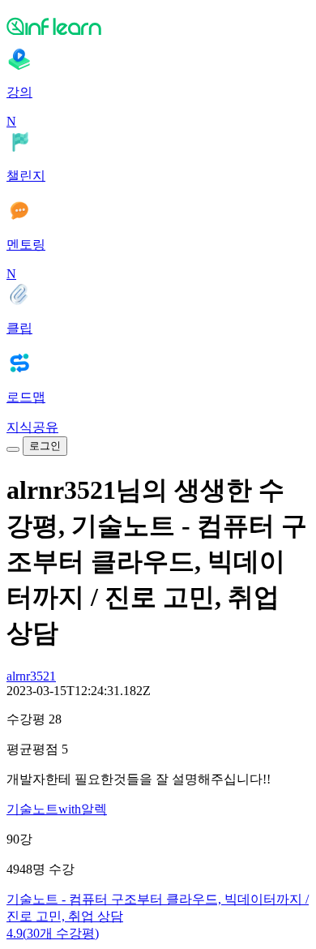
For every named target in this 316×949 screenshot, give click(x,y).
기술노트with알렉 (56, 809)
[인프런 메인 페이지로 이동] (158, 25)
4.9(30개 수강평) (52, 933)
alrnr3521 (31, 676)
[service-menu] (12, 449)
